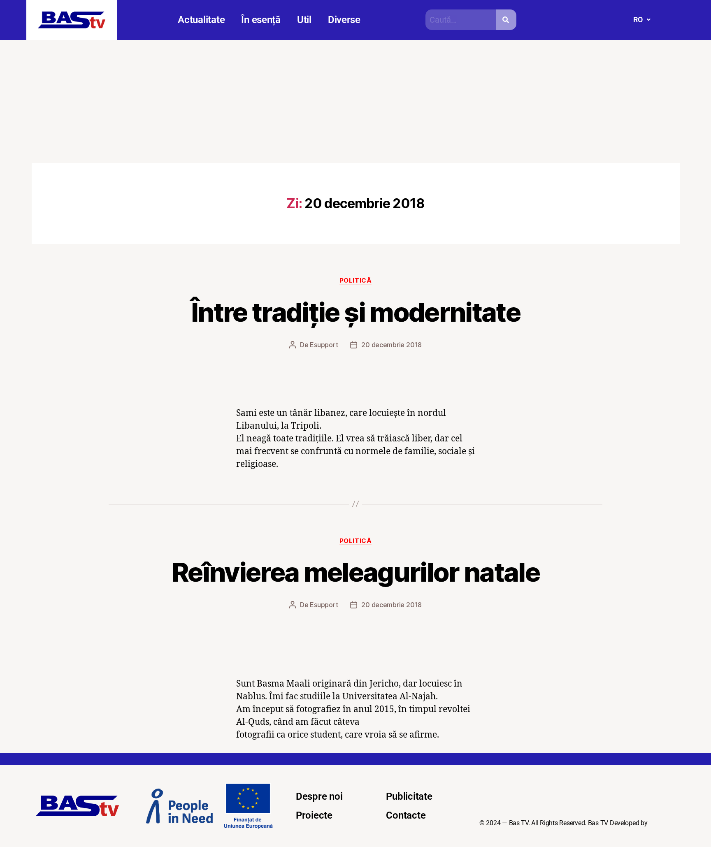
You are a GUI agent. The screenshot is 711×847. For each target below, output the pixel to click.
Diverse (344, 20)
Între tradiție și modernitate (355, 312)
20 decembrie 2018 (391, 345)
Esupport (324, 345)
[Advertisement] (355, 101)
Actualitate (201, 20)
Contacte (405, 815)
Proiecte (314, 815)
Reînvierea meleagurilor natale (355, 572)
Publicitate (409, 796)
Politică (355, 280)
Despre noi (319, 796)
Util (304, 20)
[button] (641, 20)
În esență (261, 20)
